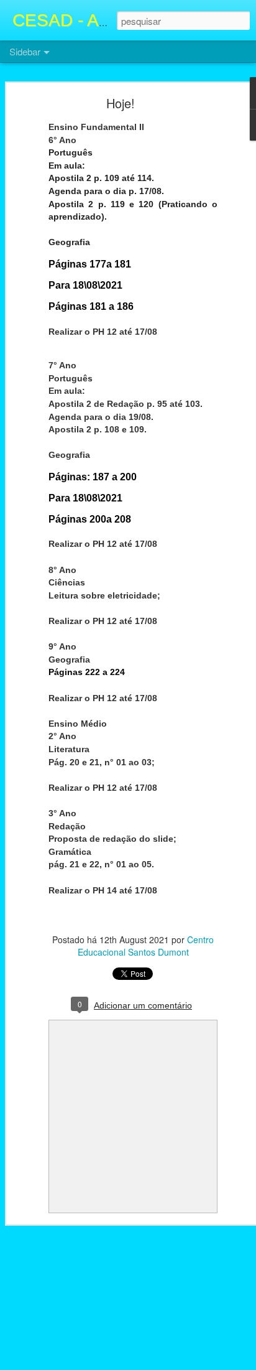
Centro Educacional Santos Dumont (146, 945)
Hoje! (120, 103)
